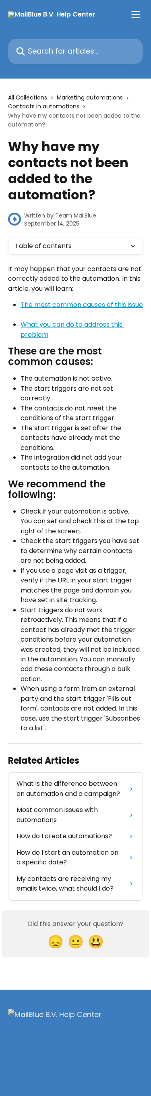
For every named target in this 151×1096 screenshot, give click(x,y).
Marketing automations (90, 97)
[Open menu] (135, 14)
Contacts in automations (43, 106)
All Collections (27, 97)
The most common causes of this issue (82, 304)
